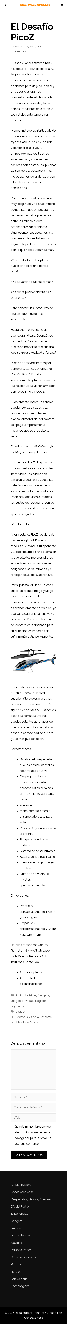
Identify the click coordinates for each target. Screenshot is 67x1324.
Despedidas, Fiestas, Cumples (31, 1199)
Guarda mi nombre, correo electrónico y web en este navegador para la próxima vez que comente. (33, 1135)
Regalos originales (23, 1257)
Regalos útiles (20, 1264)
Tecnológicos (20, 1286)
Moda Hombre (21, 1235)
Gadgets (43, 995)
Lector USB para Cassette (34, 1017)
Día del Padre (20, 1206)
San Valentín (19, 1279)
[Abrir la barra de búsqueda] (5, 5)
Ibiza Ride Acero (27, 1022)
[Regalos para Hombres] (35, 5)
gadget (20, 1011)
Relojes (16, 1271)
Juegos (16, 1001)
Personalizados (21, 1250)
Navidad (28, 1001)
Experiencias (19, 1213)
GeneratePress (33, 1317)
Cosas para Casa (22, 1192)
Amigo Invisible (26, 995)
